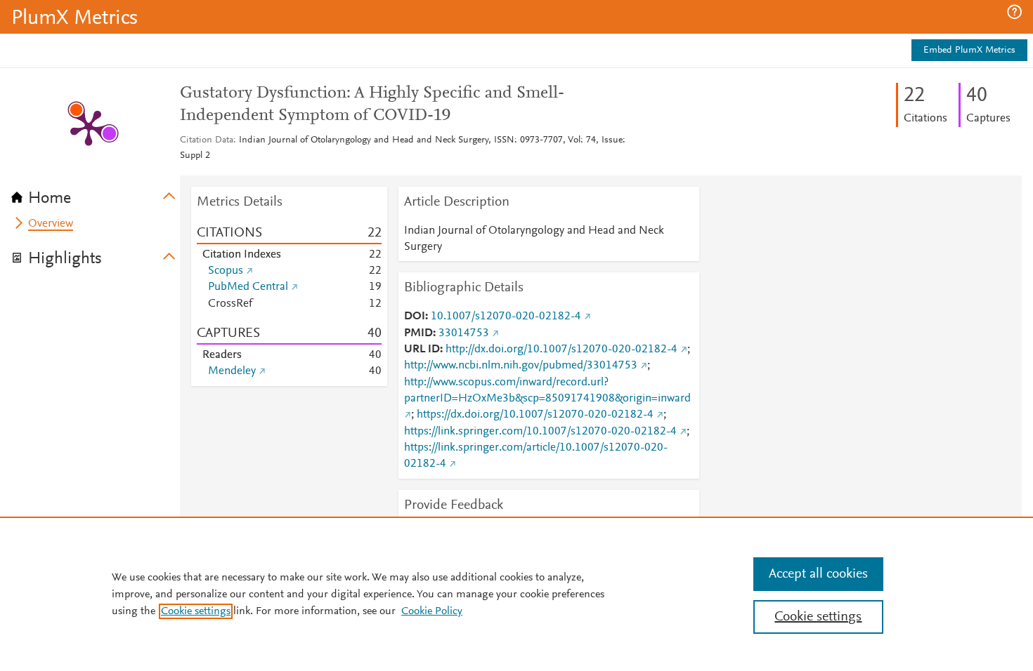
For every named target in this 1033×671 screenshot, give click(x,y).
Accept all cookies (818, 574)
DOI (414, 316)
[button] (1014, 12)
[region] (516, 594)
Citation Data (206, 140)
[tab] (95, 194)
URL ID (422, 349)
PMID (418, 333)
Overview (50, 224)
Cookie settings (195, 611)
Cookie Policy (431, 611)
